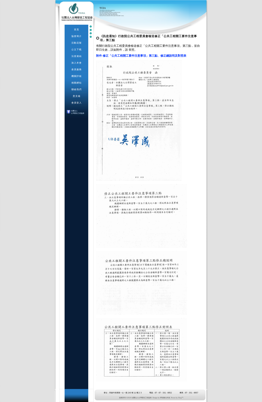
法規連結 (76, 56)
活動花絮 (76, 42)
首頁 (76, 29)
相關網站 (76, 82)
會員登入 (76, 102)
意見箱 (77, 96)
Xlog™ (180, 398)
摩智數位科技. (165, 398)
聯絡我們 (76, 89)
